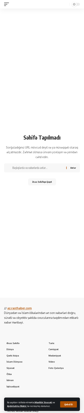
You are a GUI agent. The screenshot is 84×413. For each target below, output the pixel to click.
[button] (68, 404)
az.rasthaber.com (19, 308)
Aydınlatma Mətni (17, 406)
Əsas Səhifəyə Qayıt (42, 181)
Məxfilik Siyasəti (44, 402)
